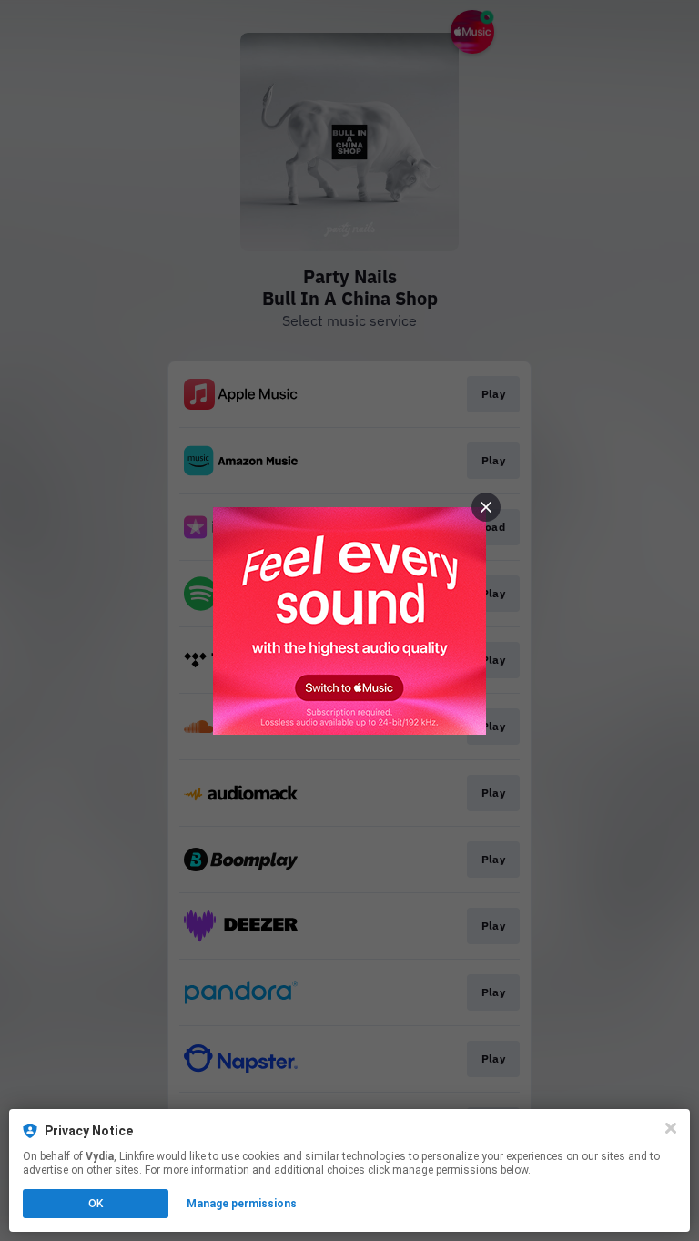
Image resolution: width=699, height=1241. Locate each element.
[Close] (670, 1128)
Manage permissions (242, 1203)
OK (95, 1203)
